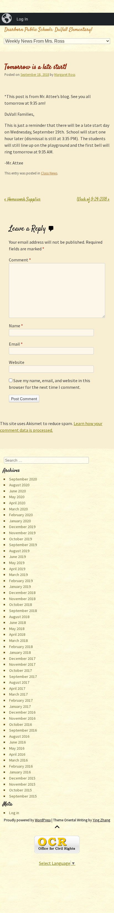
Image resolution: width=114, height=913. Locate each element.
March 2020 (18, 508)
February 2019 (21, 580)
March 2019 (18, 574)
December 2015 (22, 778)
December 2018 (22, 592)
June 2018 (17, 622)
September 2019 (23, 544)
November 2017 (22, 664)
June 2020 (17, 490)
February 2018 (21, 646)
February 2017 (21, 700)
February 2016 (21, 766)
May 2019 (16, 562)
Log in (14, 812)
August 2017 (19, 682)
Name (16, 325)
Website (16, 362)
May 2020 (16, 496)
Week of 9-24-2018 (93, 199)
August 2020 (19, 484)
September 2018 (23, 610)
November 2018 (22, 598)
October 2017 (20, 670)
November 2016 (22, 718)
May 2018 (16, 628)
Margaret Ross (64, 74)
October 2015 (20, 790)
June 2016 (17, 742)
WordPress (43, 820)
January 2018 (20, 652)
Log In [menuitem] (22, 19)
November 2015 (22, 784)
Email (16, 344)
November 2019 (22, 532)
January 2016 (20, 772)
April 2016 (17, 754)
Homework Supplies (22, 199)
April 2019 (17, 568)
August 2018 (19, 616)
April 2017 (17, 688)
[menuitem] (7, 19)
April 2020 (17, 502)
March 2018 (18, 640)
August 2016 (19, 736)
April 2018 (17, 634)
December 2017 (22, 658)
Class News (49, 173)
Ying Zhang (101, 820)
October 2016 (20, 724)
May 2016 (16, 748)
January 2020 (20, 520)
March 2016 (18, 760)
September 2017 (23, 676)
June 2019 (17, 556)
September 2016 (23, 730)
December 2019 (22, 526)
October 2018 (20, 604)
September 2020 (23, 479)
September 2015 (23, 796)
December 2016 (22, 712)
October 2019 (20, 538)
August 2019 (19, 550)
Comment (20, 260)
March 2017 (18, 694)
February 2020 (21, 514)
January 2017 (20, 706)
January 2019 (20, 586)
